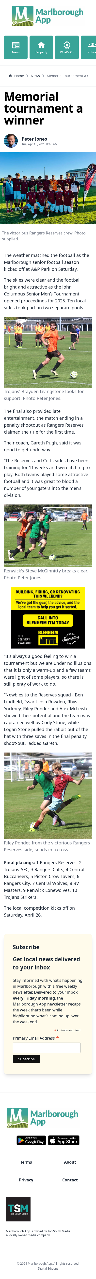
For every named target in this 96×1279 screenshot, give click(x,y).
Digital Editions (48, 1268)
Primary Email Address (36, 1038)
